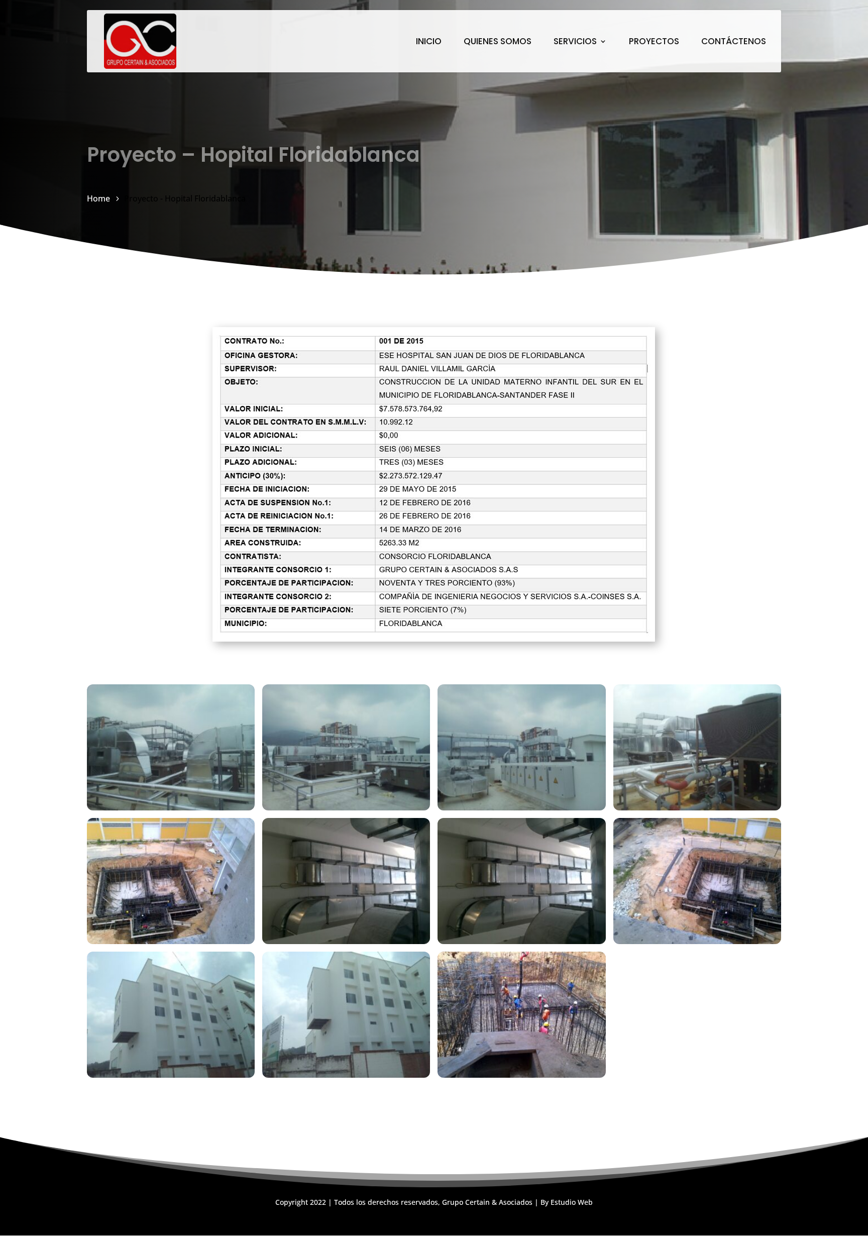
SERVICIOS (575, 42)
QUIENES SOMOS (497, 42)
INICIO (429, 42)
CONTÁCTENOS (733, 42)
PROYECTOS (654, 42)
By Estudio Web (566, 1202)
